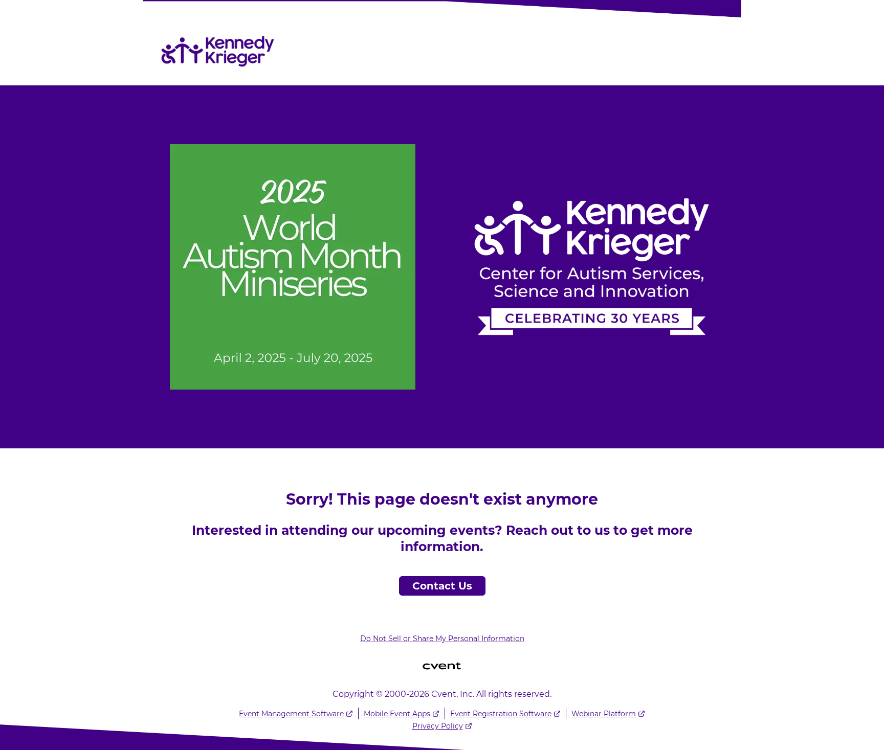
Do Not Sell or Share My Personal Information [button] (442, 638)
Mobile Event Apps (397, 713)
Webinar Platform (603, 713)
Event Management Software (291, 713)
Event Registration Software (500, 713)
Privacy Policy (437, 726)
